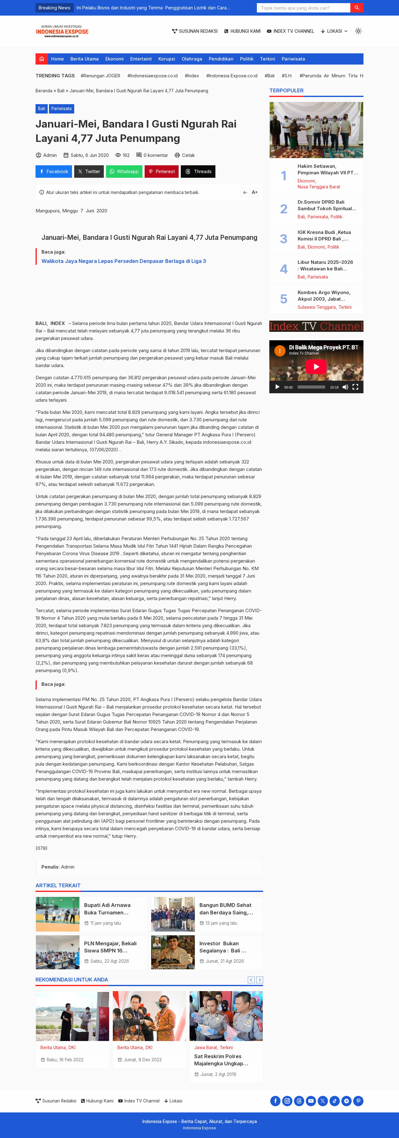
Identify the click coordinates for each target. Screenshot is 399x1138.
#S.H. (287, 75)
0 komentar (156, 155)
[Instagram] (287, 1101)
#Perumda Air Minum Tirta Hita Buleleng (344, 75)
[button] (356, 7)
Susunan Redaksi (198, 31)
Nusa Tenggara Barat (319, 187)
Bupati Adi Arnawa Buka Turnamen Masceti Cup (108, 912)
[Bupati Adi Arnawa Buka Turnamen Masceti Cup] (57, 914)
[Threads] (299, 1101)
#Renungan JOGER (100, 75)
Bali (41, 108)
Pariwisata (293, 58)
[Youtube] (311, 1101)
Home (57, 58)
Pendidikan (221, 58)
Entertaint (141, 58)
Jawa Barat (205, 1048)
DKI (72, 1048)
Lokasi (334, 31)
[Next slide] (259, 979)
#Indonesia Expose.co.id (231, 75)
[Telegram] (346, 1101)
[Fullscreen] (355, 387)
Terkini (267, 58)
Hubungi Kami (246, 31)
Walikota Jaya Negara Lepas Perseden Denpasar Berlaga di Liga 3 (123, 261)
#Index (192, 75)
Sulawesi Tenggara (317, 307)
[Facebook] (275, 1101)
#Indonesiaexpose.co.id (152, 75)
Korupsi (166, 58)
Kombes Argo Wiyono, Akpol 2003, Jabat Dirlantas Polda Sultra (324, 298)
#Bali (270, 75)
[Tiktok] (334, 1101)
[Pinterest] (358, 1101)
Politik (246, 58)
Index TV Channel (294, 31)
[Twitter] (323, 1101)
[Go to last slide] (251, 979)
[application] (316, 366)
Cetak (188, 155)
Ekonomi (114, 58)
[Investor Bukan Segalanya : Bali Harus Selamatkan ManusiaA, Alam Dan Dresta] (173, 952)
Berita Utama (84, 58)
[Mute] (345, 387)
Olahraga (192, 58)
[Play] (277, 387)
